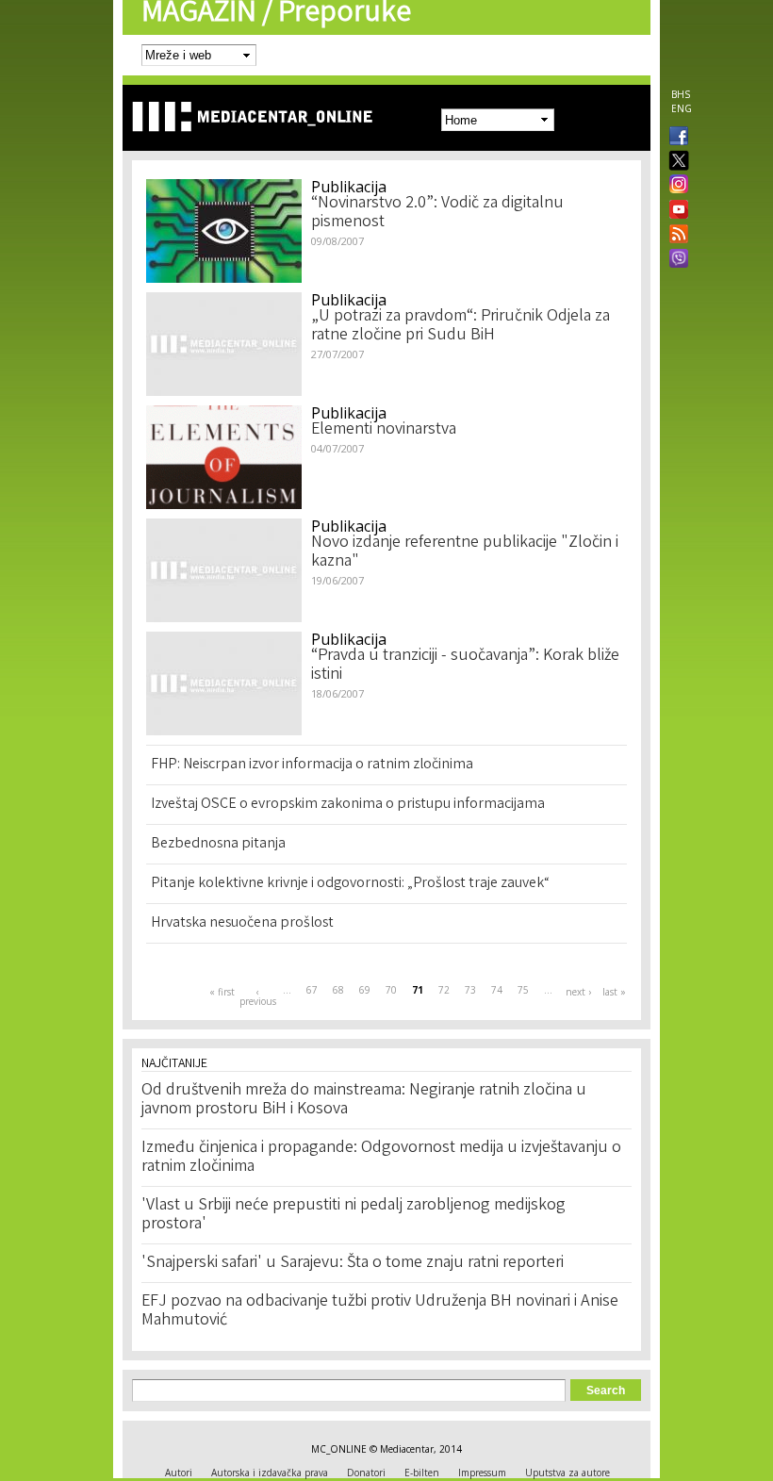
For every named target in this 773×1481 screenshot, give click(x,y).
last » (614, 991)
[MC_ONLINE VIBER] (675, 260)
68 (338, 989)
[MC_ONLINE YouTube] (675, 209)
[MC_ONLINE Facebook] (675, 137)
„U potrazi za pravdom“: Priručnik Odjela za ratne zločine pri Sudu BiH (460, 326)
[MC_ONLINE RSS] (675, 235)
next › (578, 991)
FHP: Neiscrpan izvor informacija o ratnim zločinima (312, 765)
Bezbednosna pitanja (218, 844)
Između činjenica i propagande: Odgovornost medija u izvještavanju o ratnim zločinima (381, 1157)
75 (523, 989)
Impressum (482, 1472)
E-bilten (421, 1472)
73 (470, 989)
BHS (680, 94)
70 (391, 989)
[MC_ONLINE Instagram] (675, 185)
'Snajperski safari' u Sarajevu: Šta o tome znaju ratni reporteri (352, 1263)
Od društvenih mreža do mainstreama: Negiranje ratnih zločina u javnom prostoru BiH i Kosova (363, 1100)
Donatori (366, 1472)
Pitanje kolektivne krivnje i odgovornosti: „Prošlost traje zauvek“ (350, 884)
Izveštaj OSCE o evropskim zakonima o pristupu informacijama (348, 804)
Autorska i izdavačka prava (269, 1472)
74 (496, 989)
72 (444, 989)
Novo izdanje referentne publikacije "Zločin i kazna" (464, 552)
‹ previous (257, 996)
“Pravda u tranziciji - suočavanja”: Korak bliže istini (465, 665)
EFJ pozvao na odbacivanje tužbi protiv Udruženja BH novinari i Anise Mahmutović (379, 1311)
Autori (178, 1472)
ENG (681, 108)
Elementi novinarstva (383, 430)
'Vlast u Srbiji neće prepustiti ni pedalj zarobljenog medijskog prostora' (353, 1215)
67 (312, 989)
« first (222, 991)
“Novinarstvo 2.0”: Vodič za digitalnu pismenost (437, 213)
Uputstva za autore (567, 1472)
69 (364, 989)
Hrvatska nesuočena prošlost (242, 923)
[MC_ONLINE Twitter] (675, 161)
